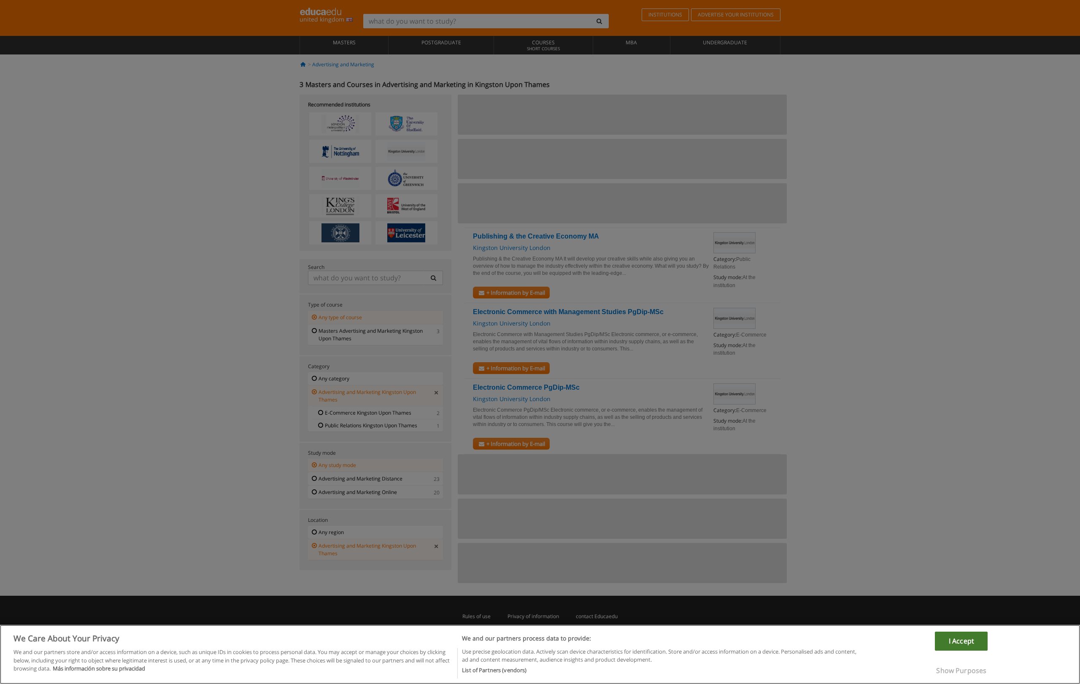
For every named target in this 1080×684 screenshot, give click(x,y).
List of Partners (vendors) (494, 670)
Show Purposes (961, 670)
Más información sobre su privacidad (99, 668)
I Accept (961, 641)
